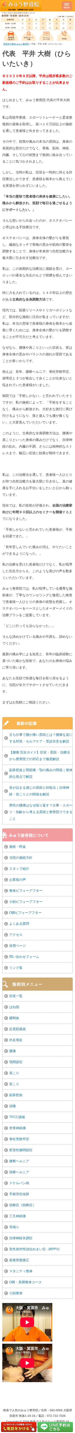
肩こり (14, 1073)
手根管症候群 (19, 1194)
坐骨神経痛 (17, 1128)
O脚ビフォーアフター (25, 912)
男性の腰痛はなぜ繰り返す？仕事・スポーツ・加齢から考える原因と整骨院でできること (40, 812)
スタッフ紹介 (19, 868)
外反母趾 (15, 1040)
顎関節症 (15, 1062)
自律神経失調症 (20, 1238)
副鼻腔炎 (15, 1095)
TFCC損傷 (17, 1117)
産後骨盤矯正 (19, 1260)
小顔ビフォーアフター (25, 901)
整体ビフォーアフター (25, 890)
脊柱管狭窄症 (19, 1139)
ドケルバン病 (19, 1183)
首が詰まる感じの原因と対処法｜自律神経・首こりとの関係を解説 (39, 791)
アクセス (15, 934)
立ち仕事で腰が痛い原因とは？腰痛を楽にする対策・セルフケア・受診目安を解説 (40, 738)
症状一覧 (15, 996)
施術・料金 (17, 846)
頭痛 (12, 1106)
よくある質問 (19, 923)
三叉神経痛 (17, 1216)
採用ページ (17, 945)
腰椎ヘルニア (19, 1161)
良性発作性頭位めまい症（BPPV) (34, 1249)
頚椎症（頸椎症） (22, 1205)
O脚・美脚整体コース (25, 1282)
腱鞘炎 (14, 1018)
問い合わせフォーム (24, 956)
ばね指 (14, 1007)
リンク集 (15, 967)
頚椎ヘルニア (19, 1172)
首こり (14, 1084)
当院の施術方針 (20, 857)
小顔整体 (15, 1293)
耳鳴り (14, 1227)
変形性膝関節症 (20, 1150)
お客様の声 (17, 879)
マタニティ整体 (20, 1271)
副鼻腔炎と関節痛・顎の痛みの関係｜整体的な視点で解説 (40, 773)
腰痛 (12, 1051)
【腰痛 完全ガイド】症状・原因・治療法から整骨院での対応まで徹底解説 (39, 756)
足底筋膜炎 (17, 1029)
